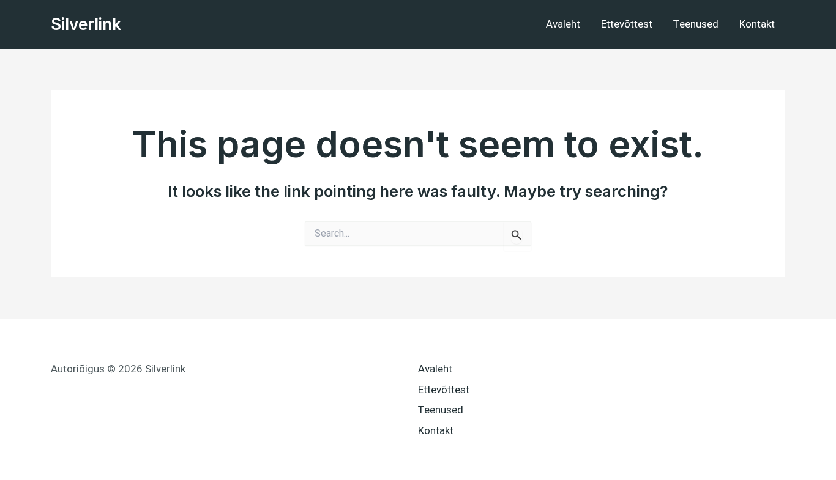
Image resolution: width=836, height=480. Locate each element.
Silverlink (86, 24)
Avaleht (563, 24)
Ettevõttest (626, 24)
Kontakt (757, 24)
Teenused (695, 24)
